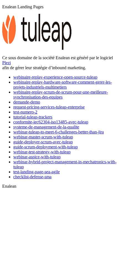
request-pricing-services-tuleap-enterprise (49, 107)
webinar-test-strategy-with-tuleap (42, 151)
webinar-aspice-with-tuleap (37, 156)
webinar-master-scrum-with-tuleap (43, 137)
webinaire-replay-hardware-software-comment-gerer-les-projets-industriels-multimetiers (62, 84)
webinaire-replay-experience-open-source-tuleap (55, 77)
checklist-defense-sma (32, 176)
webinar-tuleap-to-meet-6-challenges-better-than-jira (58, 132)
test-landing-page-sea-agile (36, 171)
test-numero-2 (25, 112)
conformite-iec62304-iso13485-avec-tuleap (50, 122)
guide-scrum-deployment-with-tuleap (45, 147)
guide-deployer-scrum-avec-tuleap (43, 142)
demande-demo (26, 102)
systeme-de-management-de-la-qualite (46, 127)
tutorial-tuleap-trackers (32, 117)
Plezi (6, 62)
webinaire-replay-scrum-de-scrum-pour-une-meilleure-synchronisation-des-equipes (60, 94)
